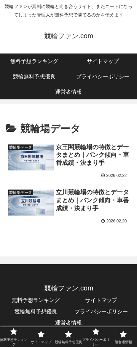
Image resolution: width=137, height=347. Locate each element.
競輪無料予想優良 (35, 311)
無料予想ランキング (36, 300)
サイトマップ (101, 300)
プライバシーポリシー (101, 311)
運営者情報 (68, 322)
